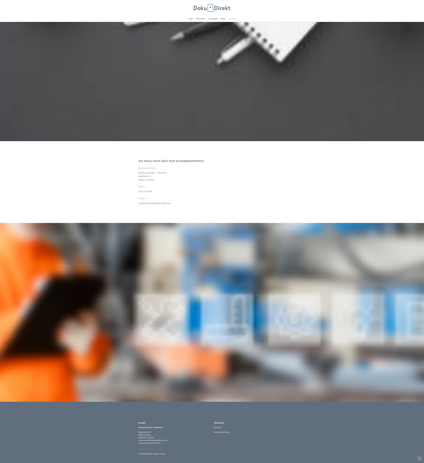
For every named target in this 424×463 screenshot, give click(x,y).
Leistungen (213, 19)
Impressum (218, 427)
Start (191, 19)
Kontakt (232, 19)
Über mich (200, 19)
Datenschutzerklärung (221, 432)
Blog (223, 19)
